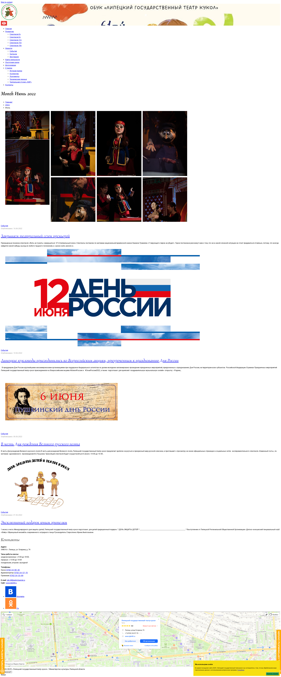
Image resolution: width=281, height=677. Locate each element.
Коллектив (14, 74)
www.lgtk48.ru (11, 583)
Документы (14, 76)
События (13, 51)
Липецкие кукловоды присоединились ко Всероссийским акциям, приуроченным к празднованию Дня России (90, 360)
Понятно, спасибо (272, 674)
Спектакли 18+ (16, 46)
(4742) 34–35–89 (16, 576)
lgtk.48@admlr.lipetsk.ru (16, 580)
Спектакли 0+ (15, 34)
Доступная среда (12, 62)
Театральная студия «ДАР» (21, 82)
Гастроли (13, 54)
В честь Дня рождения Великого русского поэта (40, 444)
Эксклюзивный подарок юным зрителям (34, 522)
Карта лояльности (12, 60)
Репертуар (9, 32)
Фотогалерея (10, 65)
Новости (8, 48)
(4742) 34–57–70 (21, 573)
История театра (16, 71)
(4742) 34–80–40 (13, 570)
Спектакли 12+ (16, 40)
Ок (18, 608)
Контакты (9, 85)
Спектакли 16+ (16, 43)
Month (8, 93)
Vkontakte (20, 597)
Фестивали (14, 57)
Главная (8, 29)
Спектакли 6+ (15, 37)
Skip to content (6, 2)
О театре (8, 68)
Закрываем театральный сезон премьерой (35, 235)
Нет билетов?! (6, 672)
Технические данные (18, 79)
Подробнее (240, 670)
